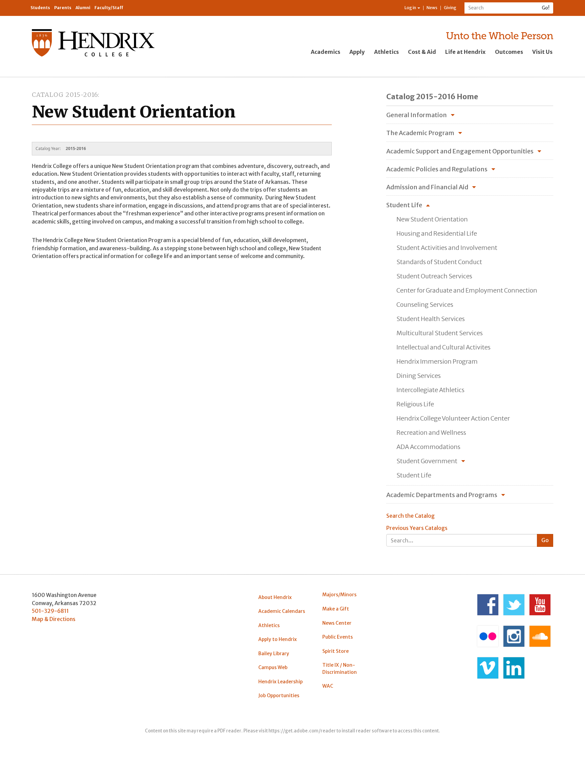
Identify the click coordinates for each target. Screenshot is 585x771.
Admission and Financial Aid (427, 187)
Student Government (426, 461)
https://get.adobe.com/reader (302, 731)
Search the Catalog (410, 515)
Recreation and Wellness (431, 432)
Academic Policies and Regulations (437, 169)
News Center (336, 623)
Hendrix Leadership (280, 682)
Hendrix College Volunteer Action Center (453, 418)
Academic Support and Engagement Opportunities (460, 151)
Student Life (404, 205)
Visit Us (542, 51)
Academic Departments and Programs (441, 495)
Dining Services (418, 376)
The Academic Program (420, 133)
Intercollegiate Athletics (430, 390)
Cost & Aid (422, 51)
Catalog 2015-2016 (65, 95)
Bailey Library (273, 653)
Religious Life (415, 404)
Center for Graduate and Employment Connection (466, 290)
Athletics (386, 51)
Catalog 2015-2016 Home (432, 96)
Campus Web (272, 667)
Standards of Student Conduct (439, 262)
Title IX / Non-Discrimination (339, 668)
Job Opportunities (278, 695)
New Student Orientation (432, 219)
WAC (327, 686)
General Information (416, 115)
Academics (325, 51)
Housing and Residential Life (436, 233)
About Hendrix (275, 597)
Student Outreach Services (434, 276)
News (432, 7)
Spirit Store (335, 651)
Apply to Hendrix (277, 639)
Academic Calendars (281, 611)
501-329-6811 (50, 610)
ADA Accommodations (428, 447)
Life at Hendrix (465, 51)
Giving (450, 7)
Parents (62, 7)
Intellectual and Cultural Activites (443, 347)
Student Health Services (430, 319)
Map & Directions (53, 619)
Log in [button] (411, 7)
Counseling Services (424, 304)
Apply (357, 51)
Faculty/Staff (108, 7)
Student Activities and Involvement (446, 248)
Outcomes (509, 51)
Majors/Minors (339, 595)
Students (40, 7)
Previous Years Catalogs (417, 527)
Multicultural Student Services (439, 333)
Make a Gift (335, 609)
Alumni (82, 7)
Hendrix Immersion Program (437, 361)
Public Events (337, 637)
